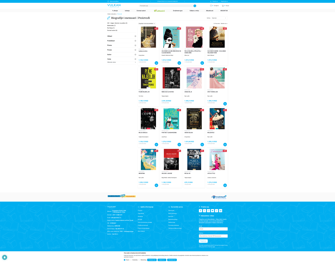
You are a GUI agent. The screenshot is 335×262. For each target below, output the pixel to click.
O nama (140, 210)
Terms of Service (208, 246)
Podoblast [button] (111, 41)
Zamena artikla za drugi (174, 228)
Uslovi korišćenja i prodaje (145, 222)
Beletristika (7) (111, 25)
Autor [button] (109, 54)
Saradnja (140, 216)
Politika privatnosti (143, 225)
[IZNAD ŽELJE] (194, 78)
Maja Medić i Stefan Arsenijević (169, 177)
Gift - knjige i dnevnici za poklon (169, 49)
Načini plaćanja (172, 213)
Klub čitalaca (141, 231)
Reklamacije (171, 222)
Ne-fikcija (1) (111, 28)
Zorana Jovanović (211, 177)
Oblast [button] (109, 36)
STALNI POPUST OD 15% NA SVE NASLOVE (167, 1)
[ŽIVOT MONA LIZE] (217, 78)
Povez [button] (109, 50)
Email (200, 226)
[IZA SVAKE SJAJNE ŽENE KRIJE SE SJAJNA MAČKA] (171, 37)
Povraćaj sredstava (173, 225)
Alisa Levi (187, 55)
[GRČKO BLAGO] (194, 118)
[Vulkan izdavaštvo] (113, 5)
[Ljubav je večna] (148, 37)
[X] (204, 210)
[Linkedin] (220, 210)
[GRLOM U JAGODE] (171, 159)
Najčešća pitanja (172, 219)
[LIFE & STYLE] (217, 159)
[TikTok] (216, 210)
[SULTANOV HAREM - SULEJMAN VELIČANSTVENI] (217, 37)
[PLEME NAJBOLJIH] (148, 78)
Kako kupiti (171, 210)
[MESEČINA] (148, 159)
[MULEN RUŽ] (217, 118)
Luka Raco (164, 136)
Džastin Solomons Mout (167, 55)
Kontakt (140, 219)
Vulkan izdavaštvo (111, 14)
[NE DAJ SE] (194, 159)
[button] (225, 6)
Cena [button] (109, 59)
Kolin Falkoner (210, 55)
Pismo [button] (109, 45)
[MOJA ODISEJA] (148, 118)
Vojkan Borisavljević (143, 136)
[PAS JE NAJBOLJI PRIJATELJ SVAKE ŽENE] (194, 37)
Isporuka (170, 216)
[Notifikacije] (4, 257)
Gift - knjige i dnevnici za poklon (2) (117, 23)
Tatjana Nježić (165, 96)
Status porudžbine (114, 1)
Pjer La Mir (187, 96)
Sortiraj (208, 18)
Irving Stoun (141, 55)
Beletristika (141, 49)
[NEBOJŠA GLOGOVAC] (171, 78)
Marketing (143, 260)
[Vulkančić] (159, 10)
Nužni (127, 260)
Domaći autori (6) (112, 30)
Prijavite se (203, 241)
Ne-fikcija (141, 90)
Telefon (201, 233)
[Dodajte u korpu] (156, 63)
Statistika (135, 260)
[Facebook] (200, 210)
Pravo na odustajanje (143, 228)
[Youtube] (212, 210)
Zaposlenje (141, 213)
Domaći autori (165, 90)
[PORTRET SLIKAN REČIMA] (171, 118)
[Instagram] (208, 210)
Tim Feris (141, 96)
